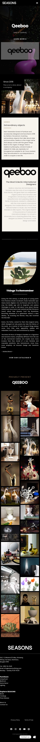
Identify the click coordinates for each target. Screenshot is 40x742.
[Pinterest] (20, 729)
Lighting (2, 685)
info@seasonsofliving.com (12, 668)
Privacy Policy (15, 720)
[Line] (29, 729)
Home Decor (4, 683)
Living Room (4, 679)
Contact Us (3, 704)
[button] (37, 2)
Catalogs (3, 696)
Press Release (4, 698)
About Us (3, 702)
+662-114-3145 (7, 666)
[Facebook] (11, 729)
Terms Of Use (29, 720)
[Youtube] (24, 729)
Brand (2, 694)
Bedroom (3, 681)
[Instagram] (16, 729)
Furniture (4, 676)
